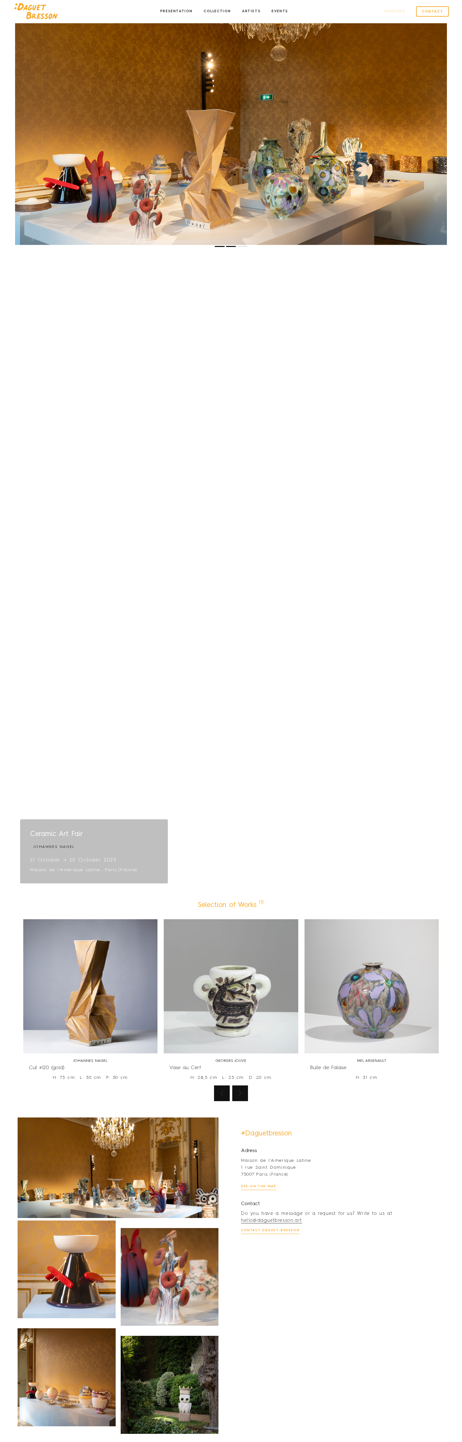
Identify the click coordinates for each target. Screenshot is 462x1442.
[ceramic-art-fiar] (118, 1167)
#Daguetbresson (266, 1133)
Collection (217, 11)
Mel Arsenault (371, 1061)
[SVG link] (36, 11)
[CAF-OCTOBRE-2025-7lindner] (170, 1277)
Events (280, 11)
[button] (118, 132)
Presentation (176, 11)
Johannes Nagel (90, 1061)
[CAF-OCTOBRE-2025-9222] (67, 1377)
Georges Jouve (231, 1061)
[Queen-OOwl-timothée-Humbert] (170, 1385)
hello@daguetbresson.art (271, 1220)
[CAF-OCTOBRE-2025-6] (67, 1270)
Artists (251, 11)
